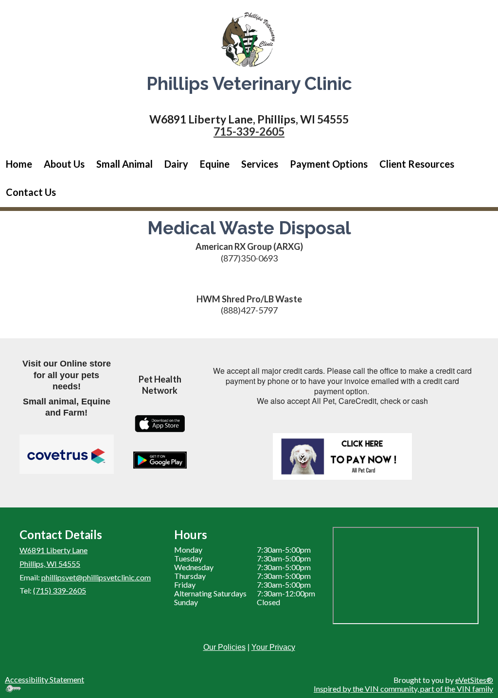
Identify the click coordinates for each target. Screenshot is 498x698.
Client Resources (416, 164)
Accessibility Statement (44, 679)
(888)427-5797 (249, 310)
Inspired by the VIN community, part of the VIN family (403, 688)
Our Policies (224, 647)
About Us (64, 164)
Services (259, 164)
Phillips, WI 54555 (49, 563)
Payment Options (329, 164)
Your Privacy (273, 647)
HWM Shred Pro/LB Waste (249, 299)
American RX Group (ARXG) (249, 246)
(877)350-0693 (249, 258)
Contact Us (31, 192)
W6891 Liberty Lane (53, 550)
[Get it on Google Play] (160, 460)
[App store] (160, 424)
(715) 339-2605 (59, 590)
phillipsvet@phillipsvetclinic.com (96, 577)
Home (19, 164)
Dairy (176, 164)
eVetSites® (474, 679)
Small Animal (124, 164)
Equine (215, 164)
